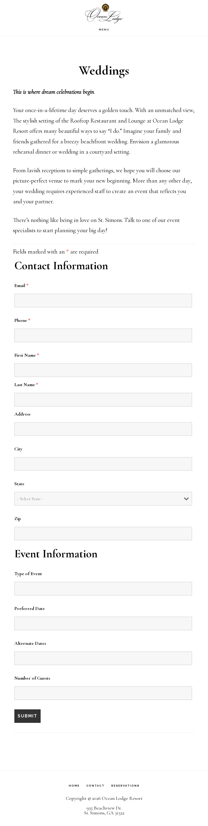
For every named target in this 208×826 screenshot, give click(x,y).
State (19, 484)
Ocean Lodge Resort (104, 13)
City (18, 449)
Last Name (26, 384)
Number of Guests (32, 678)
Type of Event (28, 573)
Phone (22, 320)
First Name (26, 355)
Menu (104, 29)
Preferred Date (29, 608)
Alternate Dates (30, 643)
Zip (17, 518)
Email (21, 285)
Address (22, 414)
